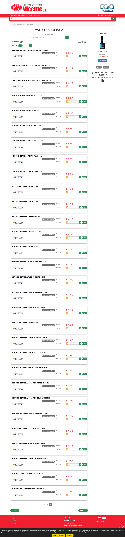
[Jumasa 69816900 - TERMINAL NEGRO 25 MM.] (18, 328)
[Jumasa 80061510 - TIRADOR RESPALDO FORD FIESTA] (18, 494)
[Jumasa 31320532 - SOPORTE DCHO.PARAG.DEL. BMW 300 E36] (18, 86)
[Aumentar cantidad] (80, 56)
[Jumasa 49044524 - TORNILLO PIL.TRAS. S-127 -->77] (18, 147)
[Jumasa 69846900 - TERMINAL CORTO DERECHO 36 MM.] (18, 358)
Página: (14, 45)
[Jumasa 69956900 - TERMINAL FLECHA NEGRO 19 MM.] (18, 434)
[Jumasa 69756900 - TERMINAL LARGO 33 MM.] (18, 252)
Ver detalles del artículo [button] (48, 53)
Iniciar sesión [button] (110, 15)
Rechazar (61, 535)
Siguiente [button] (106, 67)
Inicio (13, 24)
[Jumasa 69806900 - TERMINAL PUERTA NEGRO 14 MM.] (18, 313)
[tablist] (103, 52)
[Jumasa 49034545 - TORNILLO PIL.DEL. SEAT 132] (18, 131)
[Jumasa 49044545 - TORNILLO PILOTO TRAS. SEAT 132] (18, 177)
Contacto (29, 15)
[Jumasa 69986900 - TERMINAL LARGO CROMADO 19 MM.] (18, 464)
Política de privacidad (69, 520)
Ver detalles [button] (102, 60)
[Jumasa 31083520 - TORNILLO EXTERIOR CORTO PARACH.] (18, 56)
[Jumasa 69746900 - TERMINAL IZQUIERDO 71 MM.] (18, 237)
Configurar (69, 535)
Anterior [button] (99, 67)
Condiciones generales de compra (73, 525)
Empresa (14, 15)
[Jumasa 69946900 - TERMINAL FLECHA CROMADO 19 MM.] (18, 419)
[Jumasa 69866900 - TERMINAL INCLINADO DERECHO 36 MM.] (18, 389)
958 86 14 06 (101, 521)
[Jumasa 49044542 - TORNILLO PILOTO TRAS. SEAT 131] (18, 162)
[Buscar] (113, 18)
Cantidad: (58, 56)
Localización (36, 15)
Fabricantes (21, 15)
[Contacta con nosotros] (122, 528)
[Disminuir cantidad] (67, 56)
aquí (121, 530)
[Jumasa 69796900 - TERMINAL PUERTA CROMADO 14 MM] (18, 298)
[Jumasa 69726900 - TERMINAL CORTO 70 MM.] (18, 207)
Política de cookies (69, 523)
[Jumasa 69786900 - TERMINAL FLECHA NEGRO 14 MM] (18, 283)
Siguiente (83, 510)
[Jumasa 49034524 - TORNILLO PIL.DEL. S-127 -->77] (18, 101)
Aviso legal (67, 518)
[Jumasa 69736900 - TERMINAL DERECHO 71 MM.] (18, 222)
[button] (82, 41)
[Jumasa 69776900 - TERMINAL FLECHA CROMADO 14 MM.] (18, 268)
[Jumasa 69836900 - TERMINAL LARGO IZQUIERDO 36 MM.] (18, 343)
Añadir (84, 56)
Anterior (15, 510)
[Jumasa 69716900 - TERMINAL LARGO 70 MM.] (18, 192)
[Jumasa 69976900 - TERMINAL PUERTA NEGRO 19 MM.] (18, 449)
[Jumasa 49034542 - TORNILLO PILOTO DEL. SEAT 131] (18, 116)
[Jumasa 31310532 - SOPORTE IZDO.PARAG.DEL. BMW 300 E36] (18, 71)
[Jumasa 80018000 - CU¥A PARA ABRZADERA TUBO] (18, 479)
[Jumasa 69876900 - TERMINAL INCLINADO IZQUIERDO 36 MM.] (18, 404)
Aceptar (55, 535)
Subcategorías (21, 24)
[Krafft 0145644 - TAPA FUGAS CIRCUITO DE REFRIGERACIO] (103, 42)
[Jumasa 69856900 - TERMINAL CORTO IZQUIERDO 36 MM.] (18, 374)
